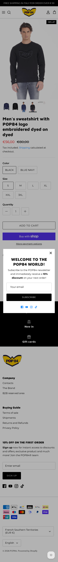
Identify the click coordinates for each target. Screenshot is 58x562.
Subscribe (29, 297)
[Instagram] (31, 307)
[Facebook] (22, 307)
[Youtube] (26, 307)
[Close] (50, 252)
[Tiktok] (36, 307)
